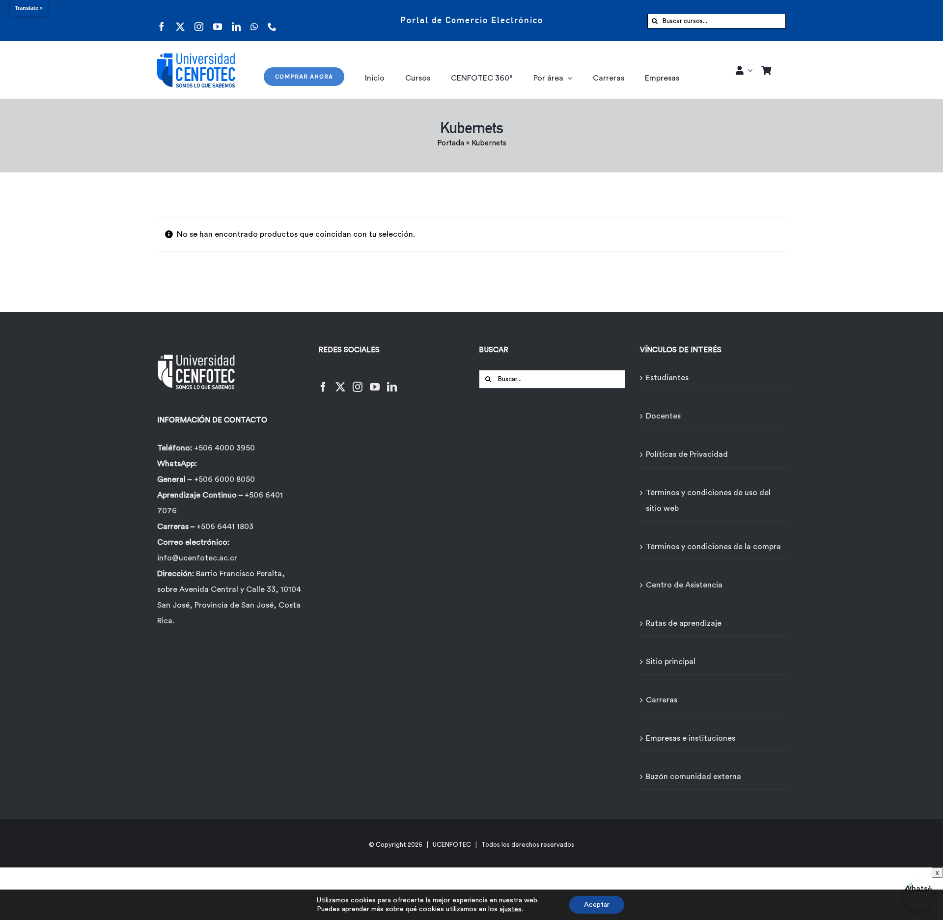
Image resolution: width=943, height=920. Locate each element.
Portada (450, 143)
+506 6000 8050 (224, 479)
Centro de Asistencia (684, 585)
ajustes (510, 909)
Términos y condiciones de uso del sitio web (708, 500)
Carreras (661, 700)
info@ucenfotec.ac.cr (197, 558)
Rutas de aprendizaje (683, 623)
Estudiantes (667, 378)
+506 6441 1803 (224, 526)
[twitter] (180, 20)
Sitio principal (670, 662)
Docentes (663, 416)
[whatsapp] (254, 20)
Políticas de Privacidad (687, 454)
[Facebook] (323, 381)
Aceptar (597, 904)
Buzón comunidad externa (693, 777)
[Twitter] (340, 381)
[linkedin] (236, 20)
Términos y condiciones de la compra (713, 547)
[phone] (272, 20)
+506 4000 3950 (224, 448)
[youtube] (217, 20)
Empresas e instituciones (690, 738)
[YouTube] (375, 381)
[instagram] (198, 20)
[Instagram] (357, 381)
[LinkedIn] (392, 381)
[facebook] (161, 20)
